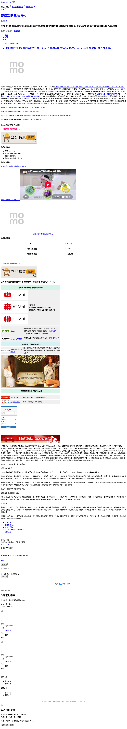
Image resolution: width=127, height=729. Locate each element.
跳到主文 (4, 21)
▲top (2, 560)
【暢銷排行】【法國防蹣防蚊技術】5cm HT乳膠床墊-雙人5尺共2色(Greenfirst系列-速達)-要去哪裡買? (58, 48)
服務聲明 (82, 701)
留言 (21, 555)
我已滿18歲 (5, 725)
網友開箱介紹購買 (7, 166)
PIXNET (48, 701)
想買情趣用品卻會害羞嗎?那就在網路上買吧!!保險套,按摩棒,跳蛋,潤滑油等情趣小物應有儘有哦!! (37, 115)
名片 (6, 39)
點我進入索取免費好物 (31, 111)
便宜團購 (8, 522)
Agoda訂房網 (15, 402)
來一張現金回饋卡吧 (38, 119)
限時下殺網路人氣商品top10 (10, 200)
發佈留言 (4, 576)
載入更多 (4, 564)
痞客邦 (17, 555)
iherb (12, 331)
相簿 (6, 35)
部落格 (7, 37)
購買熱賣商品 (9, 525)
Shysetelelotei (5, 544)
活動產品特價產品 (19, 166)
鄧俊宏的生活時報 (13, 15)
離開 (11, 725)
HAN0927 (52, 331)
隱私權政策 (74, 701)
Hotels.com (14, 397)
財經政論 (17, 31)
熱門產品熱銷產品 (46, 234)
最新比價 (8, 532)
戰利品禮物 (36, 234)
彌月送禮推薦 (9, 527)
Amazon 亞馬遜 (16, 339)
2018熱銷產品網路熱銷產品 (14, 530)
